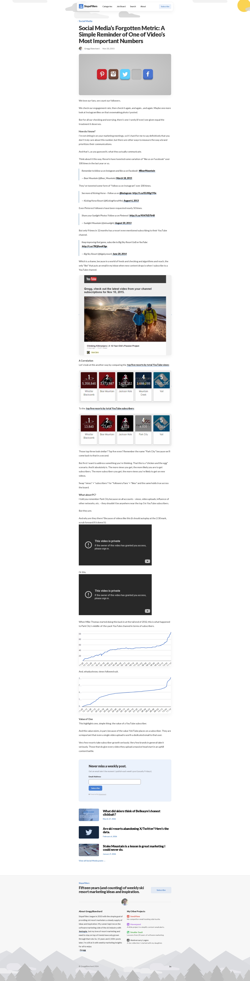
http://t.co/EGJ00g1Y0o (144, 193)
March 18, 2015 (124, 178)
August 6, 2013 (131, 200)
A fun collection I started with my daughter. (144, 941)
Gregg (83, 950)
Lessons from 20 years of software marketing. (145, 933)
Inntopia (83, 931)
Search (133, 6)
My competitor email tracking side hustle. (143, 917)
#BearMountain (147, 170)
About (143, 6)
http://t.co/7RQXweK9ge (94, 246)
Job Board (121, 6)
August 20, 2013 (123, 223)
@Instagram (126, 193)
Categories (107, 6)
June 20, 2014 (120, 253)
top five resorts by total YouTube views (148, 364)
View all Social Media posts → (92, 860)
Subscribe (165, 6)
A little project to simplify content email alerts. (145, 925)
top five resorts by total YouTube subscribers (110, 408)
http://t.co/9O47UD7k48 (142, 215)
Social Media (85, 21)
